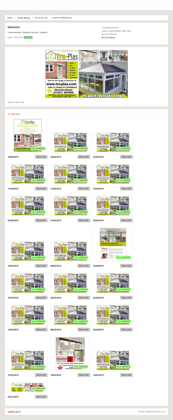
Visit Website (109, 37)
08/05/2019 (14, 27)
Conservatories (14, 32)
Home (10, 17)
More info (41, 156)
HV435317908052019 (62, 17)
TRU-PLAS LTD (41, 17)
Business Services (31, 32)
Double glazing (23, 17)
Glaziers (43, 32)
